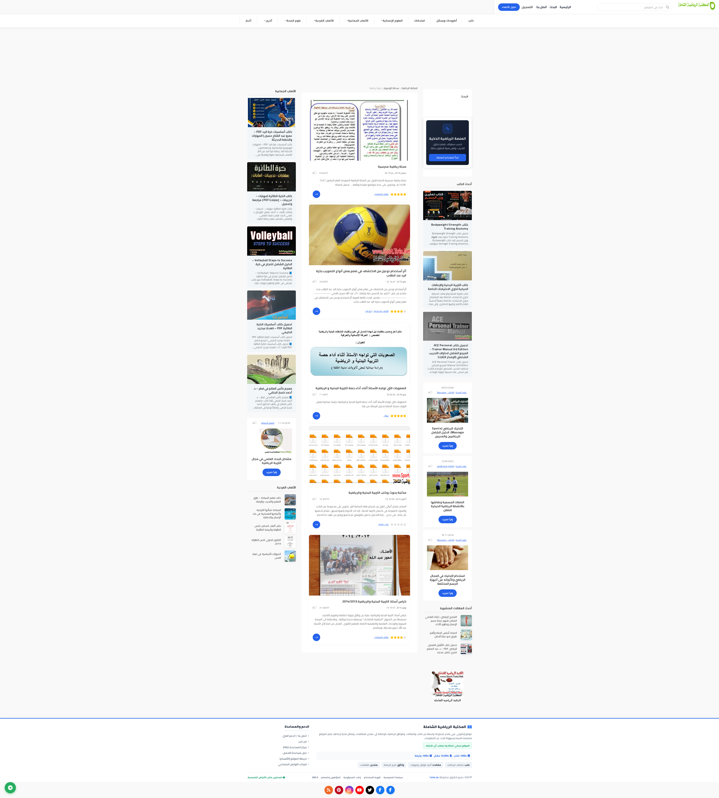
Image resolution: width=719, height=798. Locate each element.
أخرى (269, 20)
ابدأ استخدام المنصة (447, 157)
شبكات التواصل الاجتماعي (292, 764)
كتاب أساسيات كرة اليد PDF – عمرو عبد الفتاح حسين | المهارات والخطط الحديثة (272, 136)
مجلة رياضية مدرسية (392, 166)
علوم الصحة (293, 20)
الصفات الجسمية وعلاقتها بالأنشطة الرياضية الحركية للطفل (447, 506)
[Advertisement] (359, 55)
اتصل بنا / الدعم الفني (295, 736)
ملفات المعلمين (381, 194)
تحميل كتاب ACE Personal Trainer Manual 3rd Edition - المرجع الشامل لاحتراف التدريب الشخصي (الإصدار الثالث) (448, 351)
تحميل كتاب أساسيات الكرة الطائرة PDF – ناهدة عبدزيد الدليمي (274, 328)
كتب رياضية (384, 524)
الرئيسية (565, 7)
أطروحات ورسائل (446, 20)
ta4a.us (434, 777)
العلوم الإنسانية (393, 20)
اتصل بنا (541, 7)
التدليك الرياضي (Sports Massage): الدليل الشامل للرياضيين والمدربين (447, 432)
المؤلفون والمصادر (331, 777)
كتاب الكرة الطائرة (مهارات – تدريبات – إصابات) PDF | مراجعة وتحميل (272, 200)
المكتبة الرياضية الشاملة (444, 727)
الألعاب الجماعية (358, 20)
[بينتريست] (339, 790)
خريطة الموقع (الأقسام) (293, 759)
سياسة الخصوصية (393, 777)
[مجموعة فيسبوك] (380, 790)
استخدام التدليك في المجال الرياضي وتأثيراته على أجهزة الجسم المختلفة (447, 580)
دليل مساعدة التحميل (295, 753)
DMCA (315, 777)
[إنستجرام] (349, 790)
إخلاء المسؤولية (352, 777)
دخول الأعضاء (509, 7)
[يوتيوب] (359, 790)
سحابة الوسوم (391, 88)
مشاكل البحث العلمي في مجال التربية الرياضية (271, 461)
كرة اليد (368, 311)
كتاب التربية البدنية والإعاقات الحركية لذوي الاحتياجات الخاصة (448, 287)
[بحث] (667, 7)
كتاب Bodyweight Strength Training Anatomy (449, 227)
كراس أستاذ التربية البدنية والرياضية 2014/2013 (374, 601)
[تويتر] (370, 790)
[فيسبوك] (390, 790)
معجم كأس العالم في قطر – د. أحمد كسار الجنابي (272, 390)
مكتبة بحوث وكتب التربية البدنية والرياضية (377, 492)
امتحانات (419, 20)
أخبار (248, 20)
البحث (553, 7)
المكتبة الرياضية (410, 88)
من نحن (302, 741)
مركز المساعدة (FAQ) (295, 747)
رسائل (386, 416)
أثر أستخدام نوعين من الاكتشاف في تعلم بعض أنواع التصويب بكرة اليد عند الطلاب (361, 273)
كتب (471, 20)
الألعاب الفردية (324, 20)
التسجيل (527, 7)
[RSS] (328, 790)
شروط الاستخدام (372, 777)
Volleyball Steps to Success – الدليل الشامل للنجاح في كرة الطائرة (272, 264)
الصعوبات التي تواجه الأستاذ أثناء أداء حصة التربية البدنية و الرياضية (360, 388)
